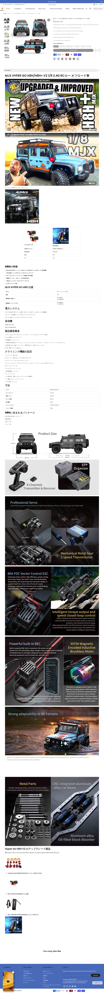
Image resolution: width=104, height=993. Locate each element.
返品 (44, 978)
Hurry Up (55, 1)
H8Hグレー (77, 46)
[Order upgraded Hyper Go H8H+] (52, 206)
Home (5, 13)
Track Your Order (52, 4)
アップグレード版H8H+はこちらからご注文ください (16, 187)
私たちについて (46, 971)
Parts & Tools (41, 8)
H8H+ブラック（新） (86, 46)
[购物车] (90, 8)
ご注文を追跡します (27, 973)
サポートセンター (27, 978)
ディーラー (25, 982)
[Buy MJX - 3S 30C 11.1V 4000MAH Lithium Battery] (52, 904)
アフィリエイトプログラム (29, 980)
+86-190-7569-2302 (7, 4)
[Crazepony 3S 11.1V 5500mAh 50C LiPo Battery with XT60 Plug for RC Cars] (37, 236)
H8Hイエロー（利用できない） (67, 46)
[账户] (86, 8)
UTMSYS (67, 8)
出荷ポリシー (26, 975)
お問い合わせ (26, 971)
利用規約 (45, 975)
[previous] (13, 38)
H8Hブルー (55, 46)
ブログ (44, 982)
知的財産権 (45, 980)
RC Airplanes (17, 8)
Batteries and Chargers (56, 8)
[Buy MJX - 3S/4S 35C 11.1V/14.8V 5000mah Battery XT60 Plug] (52, 924)
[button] (95, 50)
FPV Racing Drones (30, 8)
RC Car (8, 8)
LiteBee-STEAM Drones (78, 8)
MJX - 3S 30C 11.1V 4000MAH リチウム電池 (18, 894)
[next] (48, 38)
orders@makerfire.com (20, 4)
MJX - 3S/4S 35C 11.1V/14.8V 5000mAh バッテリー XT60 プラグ (23, 914)
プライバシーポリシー (48, 973)
